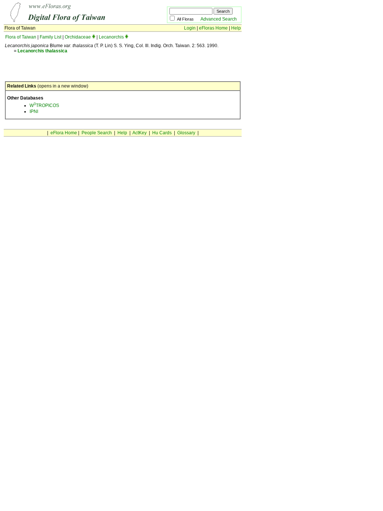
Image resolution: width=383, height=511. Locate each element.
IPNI (34, 111)
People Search (97, 132)
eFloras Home (213, 28)
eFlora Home (63, 132)
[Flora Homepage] (74, 21)
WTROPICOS (44, 105)
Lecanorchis (111, 37)
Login (190, 28)
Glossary (186, 132)
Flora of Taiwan (20, 37)
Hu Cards (162, 132)
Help (236, 28)
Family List (50, 37)
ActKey (139, 132)
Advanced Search (218, 19)
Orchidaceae (78, 37)
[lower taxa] (93, 37)
